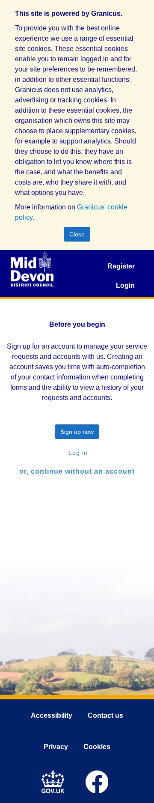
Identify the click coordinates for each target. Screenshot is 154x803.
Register (121, 266)
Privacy (56, 746)
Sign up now (77, 431)
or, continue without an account (77, 471)
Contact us (105, 715)
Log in (77, 452)
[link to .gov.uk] (55, 781)
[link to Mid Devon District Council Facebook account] (99, 781)
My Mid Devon (32, 269)
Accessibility (51, 715)
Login (125, 285)
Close (77, 234)
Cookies (96, 746)
